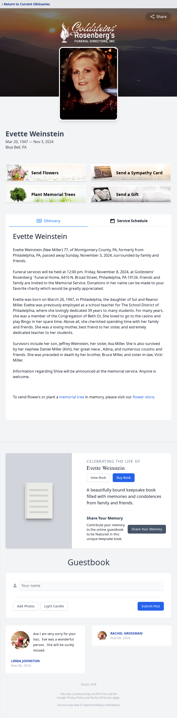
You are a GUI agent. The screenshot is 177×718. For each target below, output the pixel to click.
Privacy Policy (75, 698)
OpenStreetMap (93, 705)
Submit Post (151, 606)
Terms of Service (101, 698)
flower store (143, 396)
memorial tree (71, 396)
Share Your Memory (147, 529)
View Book (98, 477)
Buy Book (124, 477)
